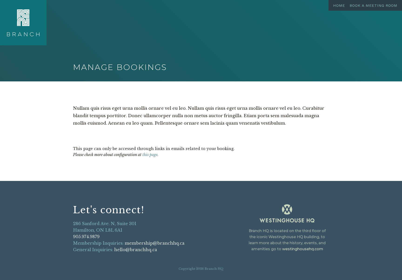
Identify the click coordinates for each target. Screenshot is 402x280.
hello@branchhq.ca (135, 249)
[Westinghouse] (287, 214)
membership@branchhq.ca (154, 243)
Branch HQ (23, 22)
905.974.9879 (86, 236)
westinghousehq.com (302, 249)
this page (149, 154)
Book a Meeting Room (373, 5)
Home (339, 5)
